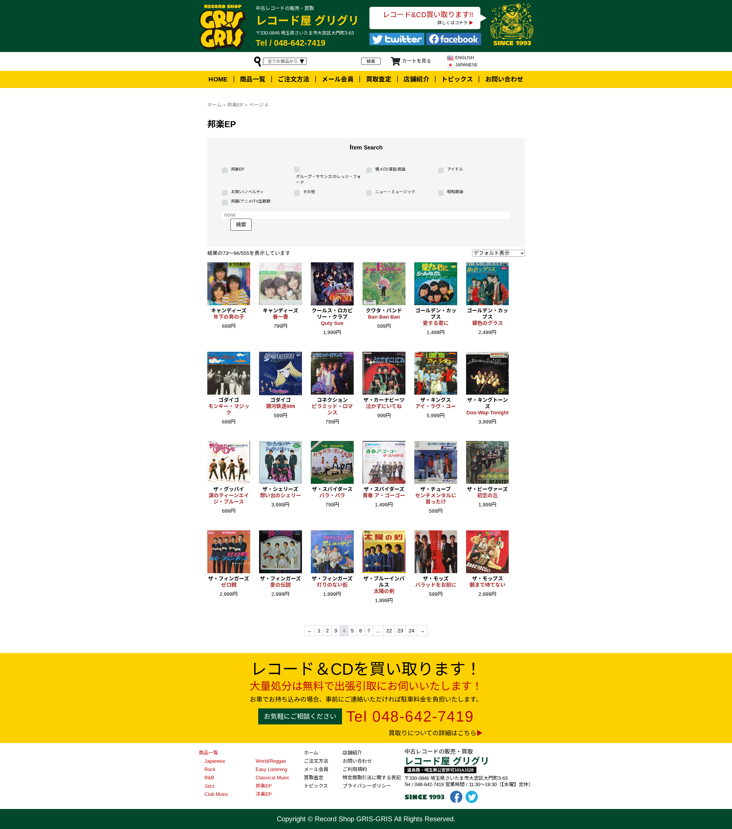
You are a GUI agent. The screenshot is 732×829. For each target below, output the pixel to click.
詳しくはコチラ (452, 22)
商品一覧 (253, 79)
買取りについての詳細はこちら (432, 733)
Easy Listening (271, 769)
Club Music (216, 794)
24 (411, 631)
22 (389, 631)
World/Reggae (271, 761)
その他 (309, 191)
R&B (209, 777)
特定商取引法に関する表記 (372, 777)
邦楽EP (235, 105)
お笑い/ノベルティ (247, 191)
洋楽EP (264, 794)
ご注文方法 (294, 79)
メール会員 (338, 79)
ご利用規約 (355, 769)
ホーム (214, 105)
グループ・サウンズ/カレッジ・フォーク (328, 179)
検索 (371, 61)
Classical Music (273, 777)
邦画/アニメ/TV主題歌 (250, 201)
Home (218, 79)
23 (400, 631)
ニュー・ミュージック (395, 191)
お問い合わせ (504, 79)
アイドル (455, 169)
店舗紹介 (416, 79)
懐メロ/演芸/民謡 (390, 169)
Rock (210, 769)
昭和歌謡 (455, 191)
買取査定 (379, 79)
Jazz (209, 786)
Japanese (214, 761)
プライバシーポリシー (367, 786)
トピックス (457, 79)
